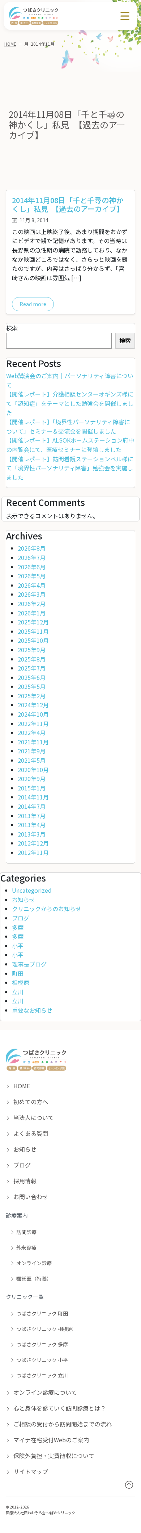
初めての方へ (30, 1101)
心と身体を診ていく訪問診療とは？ (59, 1408)
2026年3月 (32, 594)
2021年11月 (33, 742)
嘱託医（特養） (34, 1278)
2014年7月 (32, 806)
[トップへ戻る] (129, 1484)
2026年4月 (32, 585)
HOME (10, 44)
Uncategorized (32, 890)
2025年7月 (32, 668)
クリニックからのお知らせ (46, 908)
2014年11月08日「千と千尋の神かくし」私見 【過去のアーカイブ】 (68, 204)
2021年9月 (32, 751)
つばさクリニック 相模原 (44, 1328)
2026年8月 (32, 548)
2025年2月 (32, 695)
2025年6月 (32, 677)
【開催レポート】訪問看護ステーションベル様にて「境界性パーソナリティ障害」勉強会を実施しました (69, 467)
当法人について (33, 1117)
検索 (12, 327)
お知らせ (23, 899)
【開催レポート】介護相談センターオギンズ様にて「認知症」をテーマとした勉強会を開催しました (69, 403)
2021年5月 (32, 760)
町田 (18, 973)
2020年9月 (32, 778)
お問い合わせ (30, 1196)
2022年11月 (33, 723)
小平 (18, 945)
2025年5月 (32, 686)
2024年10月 (33, 714)
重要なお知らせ (32, 1010)
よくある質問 (30, 1133)
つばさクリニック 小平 (42, 1359)
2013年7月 (32, 815)
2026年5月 (32, 575)
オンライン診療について (44, 1392)
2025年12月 (33, 622)
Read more (33, 304)
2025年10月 (33, 640)
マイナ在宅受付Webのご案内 (50, 1439)
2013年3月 (32, 834)
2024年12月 (33, 704)
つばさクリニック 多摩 (42, 1344)
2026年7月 (32, 557)
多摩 (18, 927)
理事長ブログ (29, 964)
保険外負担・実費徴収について (53, 1455)
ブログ (20, 918)
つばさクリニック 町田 (42, 1313)
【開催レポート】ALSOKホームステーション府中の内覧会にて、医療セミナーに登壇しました (70, 445)
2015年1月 (32, 788)
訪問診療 (26, 1232)
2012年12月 (33, 843)
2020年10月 (33, 769)
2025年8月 (32, 659)
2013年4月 (32, 824)
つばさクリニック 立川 (42, 1375)
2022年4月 (32, 732)
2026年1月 (32, 613)
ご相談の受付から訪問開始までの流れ (62, 1424)
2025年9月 (32, 649)
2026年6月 (32, 566)
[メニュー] (125, 16)
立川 (18, 991)
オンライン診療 (34, 1263)
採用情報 (24, 1180)
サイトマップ (30, 1471)
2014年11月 (33, 797)
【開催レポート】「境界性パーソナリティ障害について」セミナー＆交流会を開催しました (68, 426)
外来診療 (26, 1247)
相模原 (20, 982)
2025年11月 (33, 631)
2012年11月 (33, 852)
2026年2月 (32, 603)
